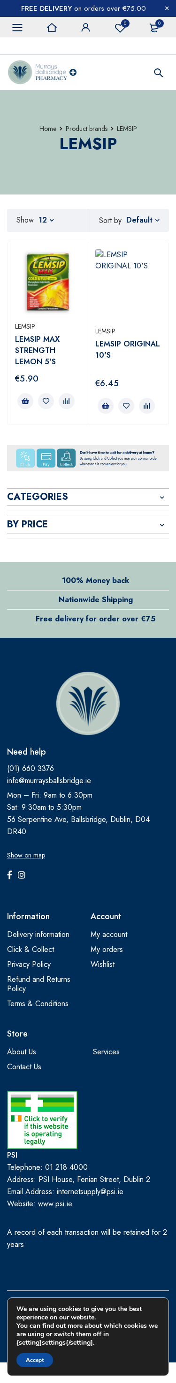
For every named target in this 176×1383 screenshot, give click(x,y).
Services (106, 1051)
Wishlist (125, 23)
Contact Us (24, 1066)
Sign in (86, 27)
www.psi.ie (55, 1203)
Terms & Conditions (38, 1003)
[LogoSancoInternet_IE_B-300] (42, 1120)
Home (47, 128)
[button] (25, 401)
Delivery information (38, 934)
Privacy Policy (29, 964)
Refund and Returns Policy (38, 984)
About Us (21, 1051)
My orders (107, 949)
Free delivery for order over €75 (95, 618)
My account (109, 934)
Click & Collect (30, 949)
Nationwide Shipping (96, 599)
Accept (35, 1360)
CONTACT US (27, 45)
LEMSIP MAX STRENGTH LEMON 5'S (37, 350)
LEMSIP (25, 326)
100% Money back (95, 580)
